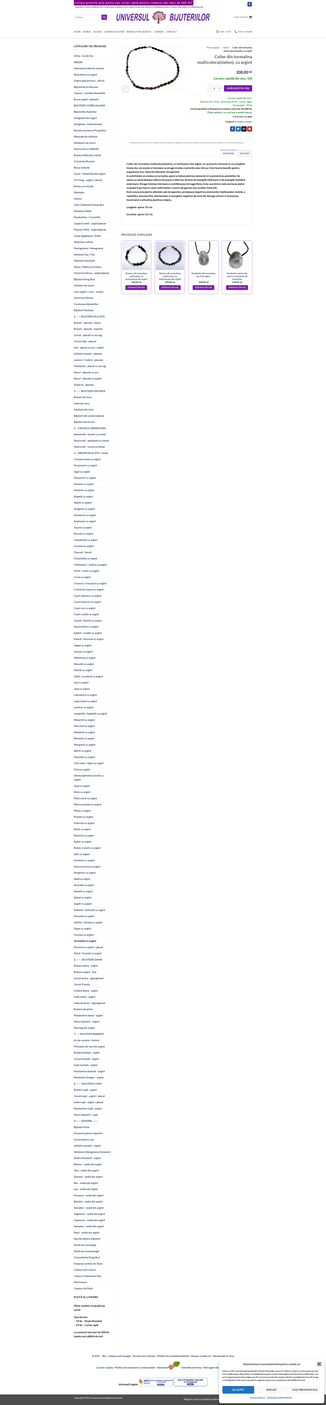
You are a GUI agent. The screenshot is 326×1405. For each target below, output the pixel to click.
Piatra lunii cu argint (85, 798)
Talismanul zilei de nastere (89, 68)
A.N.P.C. (96, 1355)
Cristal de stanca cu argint (89, 589)
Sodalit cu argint (83, 891)
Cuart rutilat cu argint (86, 614)
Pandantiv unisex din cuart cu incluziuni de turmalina (237, 276)
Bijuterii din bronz (84, 421)
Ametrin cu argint (84, 490)
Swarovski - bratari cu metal (90, 434)
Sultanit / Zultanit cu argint (89, 909)
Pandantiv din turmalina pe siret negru (203, 275)
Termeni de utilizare (144, 1355)
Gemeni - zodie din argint (88, 1176)
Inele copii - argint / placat (88, 1102)
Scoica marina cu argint (87, 866)
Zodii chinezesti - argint (87, 1158)
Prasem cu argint (83, 816)
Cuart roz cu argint (84, 608)
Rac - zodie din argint (86, 1182)
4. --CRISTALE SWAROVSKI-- (90, 428)
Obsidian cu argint (84, 757)
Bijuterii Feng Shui (84, 279)
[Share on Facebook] (232, 129)
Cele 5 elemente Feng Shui (89, 204)
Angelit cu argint (83, 496)
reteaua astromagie (119, 1355)
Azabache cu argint (85, 521)
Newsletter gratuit (138, 31)
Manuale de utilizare (85, 136)
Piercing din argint (84, 1027)
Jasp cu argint (82, 688)
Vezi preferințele (305, 1389)
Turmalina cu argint (85, 940)
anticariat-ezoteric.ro (145, 7)
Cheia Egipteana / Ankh (87, 235)
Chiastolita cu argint (85, 558)
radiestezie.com (196, 7)
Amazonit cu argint (85, 477)
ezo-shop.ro (130, 7)
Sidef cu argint (82, 878)
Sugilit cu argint (83, 903)
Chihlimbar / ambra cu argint (90, 564)
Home (77, 31)
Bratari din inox (83, 397)
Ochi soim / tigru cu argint (89, 763)
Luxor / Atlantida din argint (89, 173)
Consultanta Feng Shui (87, 1257)
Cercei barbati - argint (86, 1058)
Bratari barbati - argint (87, 1052)
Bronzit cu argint (83, 533)
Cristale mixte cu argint (87, 459)
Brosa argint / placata (86, 99)
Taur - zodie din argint (86, 1170)
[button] (319, 1364)
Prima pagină (213, 47)
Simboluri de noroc (85, 142)
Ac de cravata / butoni (86, 1040)
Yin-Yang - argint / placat (88, 179)
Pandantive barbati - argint (89, 1071)
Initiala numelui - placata (88, 353)
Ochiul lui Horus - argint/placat (91, 273)
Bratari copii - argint (85, 1089)
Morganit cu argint (84, 744)
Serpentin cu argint (85, 872)
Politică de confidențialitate (279, 1397)
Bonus (87, 31)
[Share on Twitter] (238, 129)
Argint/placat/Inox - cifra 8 (89, 80)
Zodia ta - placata (84, 384)
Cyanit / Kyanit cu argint (88, 620)
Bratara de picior (83, 1009)
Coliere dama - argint (86, 990)
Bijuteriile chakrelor (85, 111)
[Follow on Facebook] (249, 4)
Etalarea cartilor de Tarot (88, 1263)
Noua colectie (82, 167)
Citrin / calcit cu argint (86, 570)
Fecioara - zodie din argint (89, 1195)
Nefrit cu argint (82, 750)
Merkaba (79, 192)
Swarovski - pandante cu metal (91, 440)
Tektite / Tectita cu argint (88, 922)
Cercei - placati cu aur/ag (88, 335)
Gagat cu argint (83, 645)
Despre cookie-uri (201, 1355)
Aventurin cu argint (85, 515)
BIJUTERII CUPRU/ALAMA (89, 105)
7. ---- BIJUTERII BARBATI (89, 1033)
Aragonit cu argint (84, 508)
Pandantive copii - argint (88, 1108)
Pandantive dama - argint (88, 1015)
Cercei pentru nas (84, 1139)
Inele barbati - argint (85, 1064)
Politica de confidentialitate (173, 1355)
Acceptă (238, 1389)
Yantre (78, 198)
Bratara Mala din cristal (87, 155)
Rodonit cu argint (84, 835)
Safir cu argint (82, 854)
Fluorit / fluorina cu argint (89, 639)
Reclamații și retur (223, 1355)
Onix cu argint (82, 769)
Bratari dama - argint (86, 965)
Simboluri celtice (83, 241)
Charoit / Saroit (83, 552)
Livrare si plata (104, 1367)
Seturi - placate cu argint (88, 378)
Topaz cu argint (82, 928)
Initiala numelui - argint (87, 1145)
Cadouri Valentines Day (87, 1276)
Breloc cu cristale (84, 186)
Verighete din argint (85, 118)
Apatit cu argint (83, 502)
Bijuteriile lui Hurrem (86, 86)
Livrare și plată (114, 31)
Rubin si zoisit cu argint (87, 847)
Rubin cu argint (83, 841)
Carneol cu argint (84, 546)
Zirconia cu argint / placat (88, 947)
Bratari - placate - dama (87, 322)
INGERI (78, 62)
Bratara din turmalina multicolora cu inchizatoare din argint (136, 276)
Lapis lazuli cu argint (85, 701)
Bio (104, 1355)
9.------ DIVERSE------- (86, 1120)
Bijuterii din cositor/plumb (89, 415)
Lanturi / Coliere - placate (88, 359)
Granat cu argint (83, 651)
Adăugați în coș (238, 88)
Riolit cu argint (82, 829)
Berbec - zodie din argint (88, 1164)
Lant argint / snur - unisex (88, 291)
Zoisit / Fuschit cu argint (88, 953)
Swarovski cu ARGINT (86, 148)
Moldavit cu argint (84, 732)
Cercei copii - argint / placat (89, 1096)
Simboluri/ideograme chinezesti (92, 1151)
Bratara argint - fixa (85, 971)
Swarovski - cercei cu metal (89, 446)
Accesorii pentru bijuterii (88, 1133)
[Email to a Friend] (243, 129)
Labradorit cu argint (85, 694)
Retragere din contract (217, 1367)
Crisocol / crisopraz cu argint (90, 583)
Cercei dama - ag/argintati (89, 978)
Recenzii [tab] (244, 153)
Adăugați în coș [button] (136, 287)
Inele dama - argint (84, 996)
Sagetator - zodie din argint (89, 1213)
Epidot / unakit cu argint (88, 632)
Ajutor (97, 31)
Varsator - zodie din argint (89, 1226)
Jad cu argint (81, 682)
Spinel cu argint (83, 897)
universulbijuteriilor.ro (95, 7)
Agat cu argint (82, 471)
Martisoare (80, 1282)
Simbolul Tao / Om (84, 254)
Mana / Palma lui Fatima (88, 266)
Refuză (272, 1389)
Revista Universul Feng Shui (90, 130)
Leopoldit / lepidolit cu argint (90, 713)
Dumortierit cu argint (86, 626)
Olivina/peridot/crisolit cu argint (89, 777)
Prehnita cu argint (84, 823)
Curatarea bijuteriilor (86, 304)
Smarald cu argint (84, 885)
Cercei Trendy (82, 984)
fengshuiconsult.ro (162, 7)
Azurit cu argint (83, 527)
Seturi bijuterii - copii (86, 1114)
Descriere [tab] (228, 153)
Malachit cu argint (84, 719)
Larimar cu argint (84, 707)
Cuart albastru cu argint (87, 595)
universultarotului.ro (180, 7)
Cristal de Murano (84, 161)
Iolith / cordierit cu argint (88, 676)
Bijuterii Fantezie (84, 310)
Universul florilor (84, 297)
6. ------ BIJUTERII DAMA (88, 959)
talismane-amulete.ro (115, 7)
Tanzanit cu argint (84, 916)
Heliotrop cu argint (85, 657)
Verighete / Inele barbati (88, 124)
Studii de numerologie (86, 1251)
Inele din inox (81, 403)
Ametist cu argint (84, 484)
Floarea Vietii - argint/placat (90, 229)
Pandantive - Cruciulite (87, 217)
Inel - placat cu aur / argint (89, 347)
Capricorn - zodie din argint (89, 1220)
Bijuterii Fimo (81, 1127)
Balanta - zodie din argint (88, 1201)
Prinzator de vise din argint (89, 1046)
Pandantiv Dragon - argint (89, 1077)
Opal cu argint (82, 785)
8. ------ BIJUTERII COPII (88, 1083)
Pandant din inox (84, 409)
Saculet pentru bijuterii (87, 1238)
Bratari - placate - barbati (88, 328)
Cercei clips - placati (85, 341)
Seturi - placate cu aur (86, 372)
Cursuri (159, 31)
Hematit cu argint (84, 663)
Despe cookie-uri (257, 1397)
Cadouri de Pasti (83, 1288)
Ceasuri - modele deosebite (89, 93)
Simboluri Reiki (82, 211)
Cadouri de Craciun (85, 1269)
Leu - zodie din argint (86, 1189)
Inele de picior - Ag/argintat (89, 1003)
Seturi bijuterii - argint (86, 1021)
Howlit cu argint (83, 670)
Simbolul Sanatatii (84, 260)
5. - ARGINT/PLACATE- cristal (91, 452)
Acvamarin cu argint (85, 465)
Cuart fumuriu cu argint (87, 601)
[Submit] (104, 17)
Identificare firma (192, 1367)
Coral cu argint (82, 577)
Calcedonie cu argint (85, 539)
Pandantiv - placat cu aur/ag (90, 366)
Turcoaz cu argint (84, 934)
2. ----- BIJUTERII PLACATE (89, 316)
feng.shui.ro (80, 7)
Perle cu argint (82, 791)
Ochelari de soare (84, 285)
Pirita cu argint (82, 810)
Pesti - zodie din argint (86, 1232)
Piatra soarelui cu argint (87, 804)
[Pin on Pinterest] (249, 129)
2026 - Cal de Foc (84, 55)
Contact (171, 31)
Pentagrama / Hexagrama (88, 248)
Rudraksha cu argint (85, 74)
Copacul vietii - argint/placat (90, 223)
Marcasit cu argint (84, 725)
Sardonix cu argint (84, 860)
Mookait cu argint (84, 738)
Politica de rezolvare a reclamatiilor (135, 1367)
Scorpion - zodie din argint (89, 1207)
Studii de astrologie (85, 1244)
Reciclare (162, 1367)
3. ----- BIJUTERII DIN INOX (89, 391)
